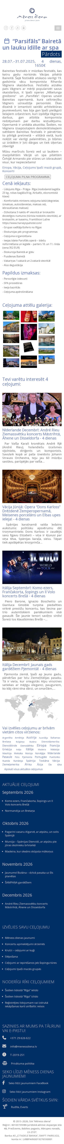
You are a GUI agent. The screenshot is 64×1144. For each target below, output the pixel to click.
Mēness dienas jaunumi (20, 938)
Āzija (40, 764)
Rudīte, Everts (19, 1107)
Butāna (33, 741)
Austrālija (43, 737)
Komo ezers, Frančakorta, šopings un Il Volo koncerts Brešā (29, 802)
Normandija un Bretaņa (20, 810)
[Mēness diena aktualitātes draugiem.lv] (17, 28)
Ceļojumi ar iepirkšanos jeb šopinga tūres (31, 963)
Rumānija (18, 760)
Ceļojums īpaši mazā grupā (42, 167)
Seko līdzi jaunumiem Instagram (30, 1091)
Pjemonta (27, 757)
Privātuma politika (22, 1063)
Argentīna (7, 737)
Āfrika (28, 764)
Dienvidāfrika (27, 745)
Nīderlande (54, 753)
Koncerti (8, 171)
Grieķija (7, 749)
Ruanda (6, 760)
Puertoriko (54, 757)
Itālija (30, 749)
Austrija (31, 737)
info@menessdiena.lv (23, 1046)
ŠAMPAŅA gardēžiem (18, 882)
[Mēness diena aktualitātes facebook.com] (11, 28)
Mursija (29, 753)
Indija (18, 749)
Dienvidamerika (50, 741)
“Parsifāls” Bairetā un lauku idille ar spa (31, 44)
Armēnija (19, 737)
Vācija (17, 167)
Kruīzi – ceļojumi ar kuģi (20, 950)
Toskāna (44, 760)
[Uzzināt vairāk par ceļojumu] (32, 409)
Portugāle (41, 757)
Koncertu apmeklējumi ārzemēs (25, 944)
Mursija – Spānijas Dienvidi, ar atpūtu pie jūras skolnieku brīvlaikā (31, 843)
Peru (17, 757)
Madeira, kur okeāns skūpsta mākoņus (29, 851)
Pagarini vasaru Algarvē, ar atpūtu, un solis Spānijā (32, 833)
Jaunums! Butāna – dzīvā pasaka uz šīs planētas (29, 874)
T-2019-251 (17, 1055)
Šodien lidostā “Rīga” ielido (21, 990)
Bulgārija (20, 741)
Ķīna (59, 764)
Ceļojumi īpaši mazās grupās (23, 969)
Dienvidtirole (9, 745)
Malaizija (54, 749)
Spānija (31, 760)
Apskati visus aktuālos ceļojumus (23, 769)
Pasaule (7, 757)
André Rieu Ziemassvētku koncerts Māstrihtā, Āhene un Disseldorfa (26, 905)
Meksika (18, 753)
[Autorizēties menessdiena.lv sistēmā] (23, 28)
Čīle (50, 764)
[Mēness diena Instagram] (6, 28)
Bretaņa (6, 741)
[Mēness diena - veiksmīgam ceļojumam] (32, 14)
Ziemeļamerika (10, 764)
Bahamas (55, 737)
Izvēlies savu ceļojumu (26, 927)
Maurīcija (6, 753)
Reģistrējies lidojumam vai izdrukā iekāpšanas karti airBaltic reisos (26, 1004)
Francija (55, 745)
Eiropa (6, 167)
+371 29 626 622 (20, 1038)
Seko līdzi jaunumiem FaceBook (28, 1083)
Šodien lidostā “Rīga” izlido (21, 996)
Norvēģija (40, 753)
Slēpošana (11, 956)
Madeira (42, 749)
